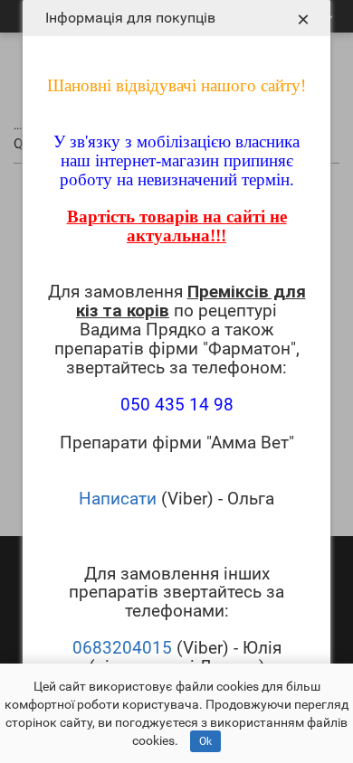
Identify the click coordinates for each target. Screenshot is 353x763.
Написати (118, 498)
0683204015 (122, 647)
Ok (205, 741)
